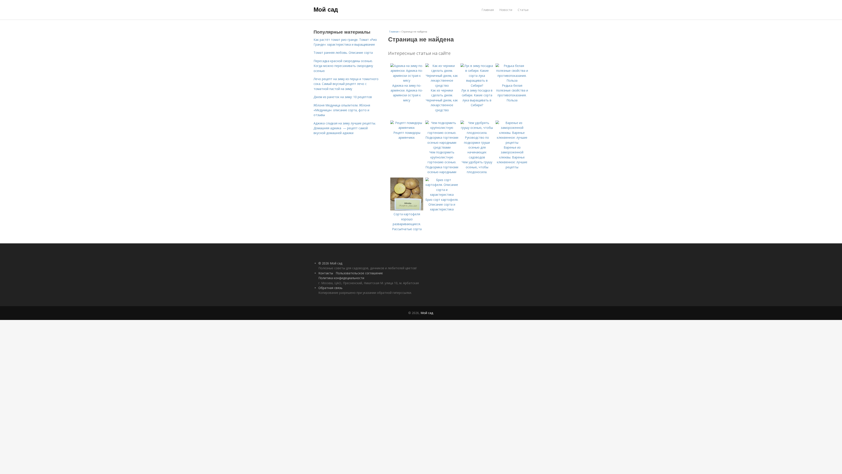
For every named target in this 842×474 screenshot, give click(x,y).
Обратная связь (330, 288)
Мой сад (326, 9)
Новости (505, 10)
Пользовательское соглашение (359, 273)
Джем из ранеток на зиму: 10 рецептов (343, 97)
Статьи (523, 10)
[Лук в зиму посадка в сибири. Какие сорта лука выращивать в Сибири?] (476, 85)
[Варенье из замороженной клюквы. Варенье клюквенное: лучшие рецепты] (512, 142)
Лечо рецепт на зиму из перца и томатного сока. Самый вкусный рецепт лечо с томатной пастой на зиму (346, 84)
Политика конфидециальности (341, 278)
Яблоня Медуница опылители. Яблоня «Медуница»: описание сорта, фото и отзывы (342, 110)
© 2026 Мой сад (330, 263)
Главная (488, 10)
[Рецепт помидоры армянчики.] (406, 128)
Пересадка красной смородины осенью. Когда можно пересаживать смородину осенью (343, 66)
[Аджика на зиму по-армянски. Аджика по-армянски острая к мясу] (406, 80)
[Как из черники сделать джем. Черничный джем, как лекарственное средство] (441, 85)
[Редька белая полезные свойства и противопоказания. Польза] (512, 80)
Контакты (325, 273)
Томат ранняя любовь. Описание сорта (343, 52)
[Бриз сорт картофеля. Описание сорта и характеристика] (441, 194)
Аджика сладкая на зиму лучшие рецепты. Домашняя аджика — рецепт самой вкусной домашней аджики (345, 128)
